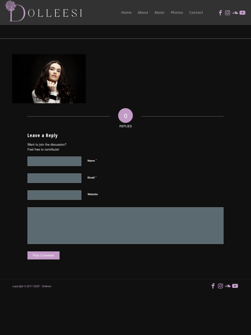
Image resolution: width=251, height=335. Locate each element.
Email (92, 177)
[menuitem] (126, 12)
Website (93, 194)
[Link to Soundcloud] (235, 12)
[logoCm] (44, 12)
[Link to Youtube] (242, 12)
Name (92, 160)
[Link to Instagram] (227, 12)
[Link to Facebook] (220, 12)
